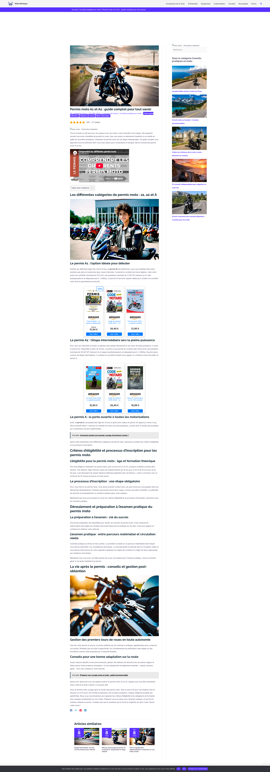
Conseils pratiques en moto (131, 113)
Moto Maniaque (21, 4)
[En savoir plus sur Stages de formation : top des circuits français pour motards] (86, 736)
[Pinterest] (81, 710)
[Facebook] (71, 710)
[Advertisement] (135, 28)
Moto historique (102, 116)
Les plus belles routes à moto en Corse (187, 91)
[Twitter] (76, 710)
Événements (193, 4)
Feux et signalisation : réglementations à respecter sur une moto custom (142, 749)
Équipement (205, 4)
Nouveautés (243, 4)
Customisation (219, 4)
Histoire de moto (87, 116)
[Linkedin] (85, 710)
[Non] (267, 769)
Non (184, 769)
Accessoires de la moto (175, 4)
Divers (253, 4)
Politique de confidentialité (198, 769)
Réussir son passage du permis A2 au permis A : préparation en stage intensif (114, 749)
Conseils (231, 4)
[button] (261, 3)
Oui (178, 769)
